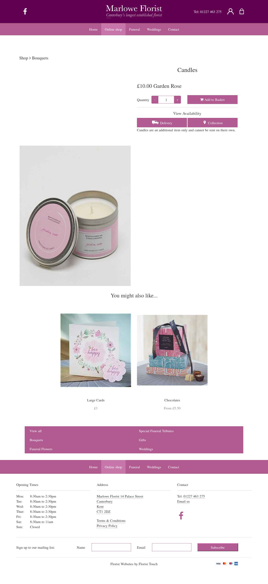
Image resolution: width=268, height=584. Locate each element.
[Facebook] (25, 11)
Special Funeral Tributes (156, 430)
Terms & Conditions (111, 520)
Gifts (142, 439)
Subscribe (218, 547)
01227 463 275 (211, 11)
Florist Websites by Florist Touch (134, 563)
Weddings (146, 448)
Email (141, 547)
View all (36, 430)
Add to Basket (214, 99)
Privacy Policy (107, 525)
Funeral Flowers (41, 448)
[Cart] (244, 11)
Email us (183, 501)
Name (81, 547)
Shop (23, 58)
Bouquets (40, 58)
